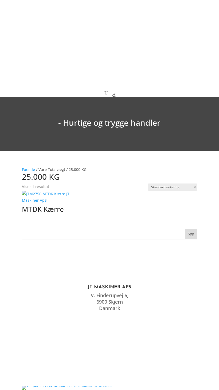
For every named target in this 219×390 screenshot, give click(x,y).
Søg (191, 233)
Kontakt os (109, 372)
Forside (28, 169)
